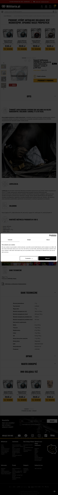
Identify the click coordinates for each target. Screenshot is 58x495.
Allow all (47, 258)
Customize (28, 258)
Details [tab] (29, 239)
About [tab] (48, 239)
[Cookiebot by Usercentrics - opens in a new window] (50, 235)
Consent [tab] (10, 239)
